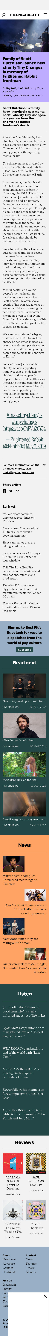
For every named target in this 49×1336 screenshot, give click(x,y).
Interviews (11, 707)
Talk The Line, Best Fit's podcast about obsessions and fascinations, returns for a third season (21, 573)
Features (31, 1264)
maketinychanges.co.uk (18, 472)
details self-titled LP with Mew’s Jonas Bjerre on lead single (22, 607)
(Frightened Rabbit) (28, 95)
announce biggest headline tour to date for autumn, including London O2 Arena (22, 591)
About (6, 1255)
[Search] (3, 15)
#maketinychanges (24, 415)
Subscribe (24, 649)
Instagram (9, 1285)
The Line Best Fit (24, 14)
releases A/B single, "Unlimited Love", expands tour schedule (22, 557)
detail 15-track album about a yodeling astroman (21, 532)
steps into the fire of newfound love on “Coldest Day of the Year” (23, 1032)
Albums (31, 1272)
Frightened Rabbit (16, 122)
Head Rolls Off (13, 171)
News (7, 95)
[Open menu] (45, 14)
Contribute (9, 1272)
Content (31, 1255)
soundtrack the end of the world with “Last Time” (23, 1053)
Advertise (9, 1264)
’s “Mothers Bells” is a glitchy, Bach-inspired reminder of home (22, 1073)
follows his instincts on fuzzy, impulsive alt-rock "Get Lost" (23, 1094)
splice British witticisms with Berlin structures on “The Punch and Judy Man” (24, 1114)
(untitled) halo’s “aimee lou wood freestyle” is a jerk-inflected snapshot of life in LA (24, 1012)
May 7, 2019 (36, 446)
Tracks (30, 1268)
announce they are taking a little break (19, 544)
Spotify (7, 1289)
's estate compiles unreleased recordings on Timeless (18, 517)
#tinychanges (24, 422)
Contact (8, 1268)
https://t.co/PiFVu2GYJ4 (24, 429)
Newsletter (9, 1259)
